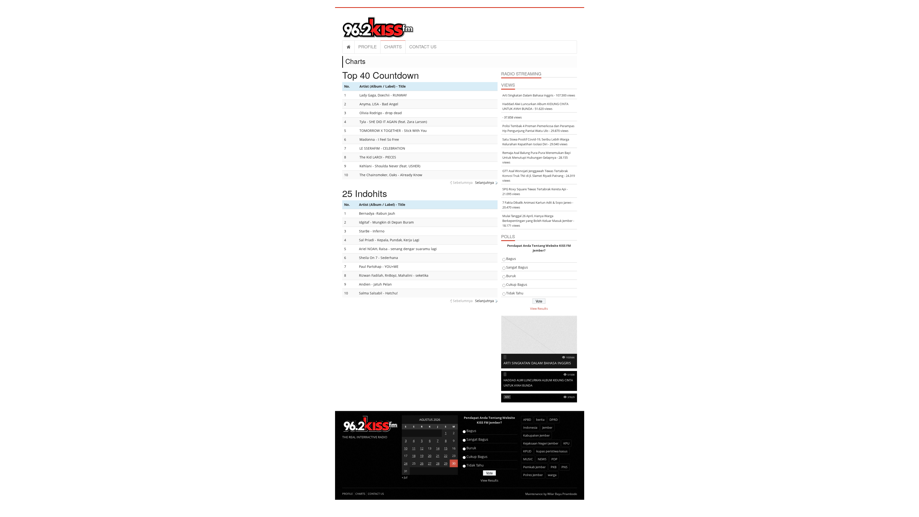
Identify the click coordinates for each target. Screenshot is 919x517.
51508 (571, 374)
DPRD (553, 419)
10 (405, 448)
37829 (571, 397)
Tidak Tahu (514, 293)
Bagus (511, 258)
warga (552, 475)
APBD (527, 419)
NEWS (542, 459)
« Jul (404, 477)
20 (429, 456)
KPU (566, 443)
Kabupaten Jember (536, 435)
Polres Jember (533, 475)
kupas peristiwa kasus (551, 451)
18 (413, 456)
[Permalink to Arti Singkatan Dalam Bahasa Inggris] (539, 341)
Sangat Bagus (517, 267)
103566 (570, 357)
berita (540, 419)
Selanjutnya (484, 182)
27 (429, 463)
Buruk (511, 276)
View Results (539, 308)
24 (405, 463)
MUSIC (528, 459)
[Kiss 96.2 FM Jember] (378, 26)
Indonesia (530, 427)
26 (421, 463)
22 (445, 456)
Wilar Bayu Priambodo (562, 494)
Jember (547, 427)
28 (437, 463)
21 (437, 456)
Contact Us (423, 46)
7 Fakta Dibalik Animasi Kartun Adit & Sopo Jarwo (537, 202)
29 (445, 463)
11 (413, 448)
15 (445, 448)
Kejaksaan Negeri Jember (540, 443)
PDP (554, 459)
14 (437, 448)
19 (421, 456)
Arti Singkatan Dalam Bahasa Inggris (527, 95)
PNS (564, 467)
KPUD (527, 451)
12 (421, 448)
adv (507, 397)
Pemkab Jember (534, 467)
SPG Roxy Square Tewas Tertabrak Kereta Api (534, 189)
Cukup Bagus (516, 284)
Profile (367, 46)
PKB (553, 467)
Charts (393, 46)
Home (348, 46)
